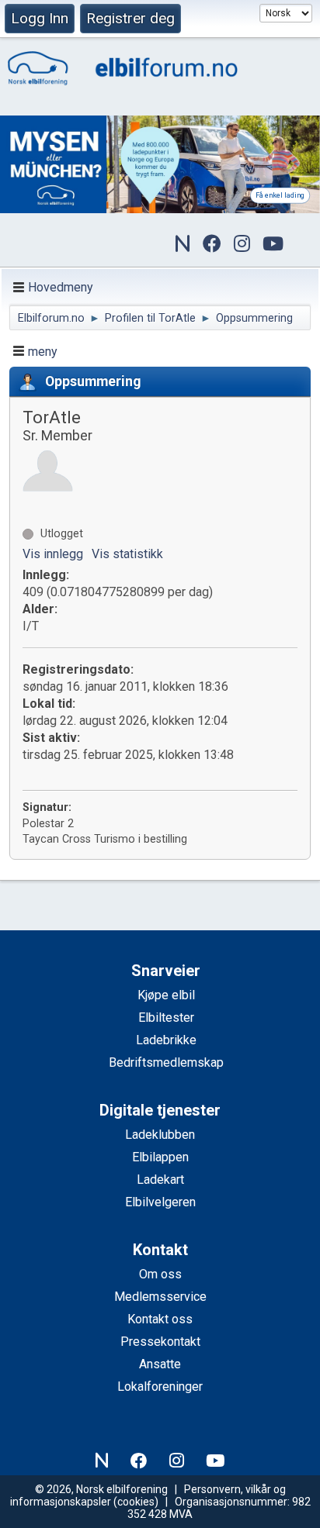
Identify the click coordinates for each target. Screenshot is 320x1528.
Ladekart (160, 1179)
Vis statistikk (127, 554)
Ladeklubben (160, 1134)
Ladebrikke (166, 1040)
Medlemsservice (160, 1296)
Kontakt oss (160, 1319)
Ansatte (160, 1364)
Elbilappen (160, 1157)
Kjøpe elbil (166, 995)
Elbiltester (166, 1017)
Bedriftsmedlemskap (166, 1062)
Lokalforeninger (160, 1386)
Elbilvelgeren (160, 1202)
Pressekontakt (160, 1341)
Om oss (160, 1274)
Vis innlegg (53, 554)
